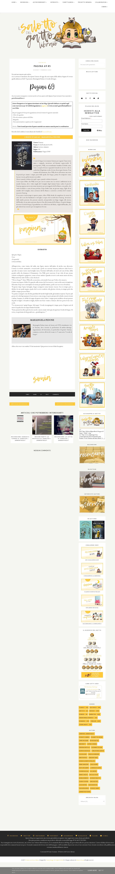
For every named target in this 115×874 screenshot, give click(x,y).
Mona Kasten (94, 740)
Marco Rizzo (83, 774)
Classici (81, 707)
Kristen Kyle (83, 757)
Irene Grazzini (83, 764)
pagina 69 (45, 106)
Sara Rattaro (93, 757)
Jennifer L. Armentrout (86, 733)
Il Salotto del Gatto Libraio (32, 860)
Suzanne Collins (97, 747)
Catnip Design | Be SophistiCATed (54, 860)
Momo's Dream (80, 860)
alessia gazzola (84, 750)
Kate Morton (93, 784)
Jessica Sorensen (93, 754)
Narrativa (92, 714)
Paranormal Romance (86, 717)
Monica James (94, 788)
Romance (82, 721)
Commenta (56, 394)
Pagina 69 (42, 62)
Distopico (93, 707)
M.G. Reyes (93, 771)
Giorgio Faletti (95, 778)
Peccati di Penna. (47, 132)
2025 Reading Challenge (90, 687)
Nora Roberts (83, 778)
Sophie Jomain (92, 744)
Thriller (93, 721)
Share (35, 394)
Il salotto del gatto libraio (92, 689)
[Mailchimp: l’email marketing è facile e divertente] (99, 132)
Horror (81, 714)
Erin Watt (82, 744)
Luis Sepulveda (84, 788)
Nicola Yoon (94, 774)
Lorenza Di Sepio (95, 767)
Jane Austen (94, 781)
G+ (41, 394)
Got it (101, 870)
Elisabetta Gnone (97, 737)
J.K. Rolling (83, 754)
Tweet (27, 394)
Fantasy (92, 710)
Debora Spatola (84, 747)
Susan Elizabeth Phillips (87, 761)
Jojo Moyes (83, 784)
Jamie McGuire (83, 740)
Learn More (92, 870)
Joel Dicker (94, 764)
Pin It (47, 394)
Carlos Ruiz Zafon (98, 750)
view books (98, 697)
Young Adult (83, 724)
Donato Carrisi (84, 737)
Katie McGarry (84, 767)
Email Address (86, 118)
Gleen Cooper (83, 781)
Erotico (82, 710)
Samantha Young (84, 791)
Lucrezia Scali (83, 771)
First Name (84, 124)
